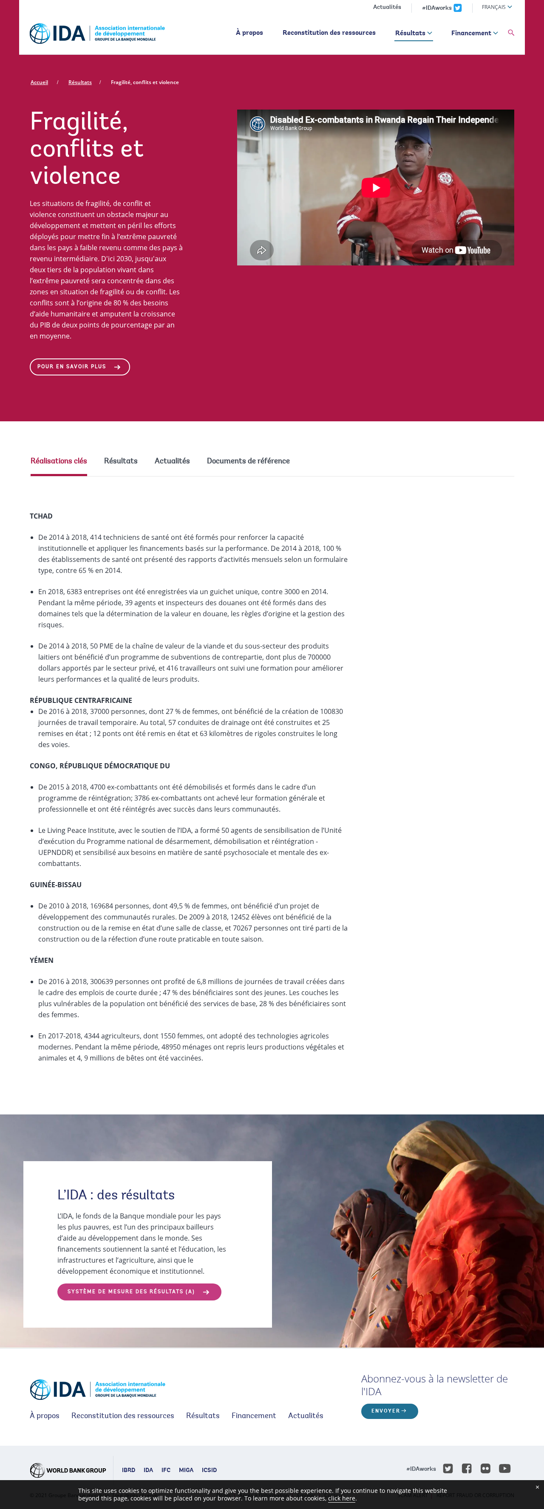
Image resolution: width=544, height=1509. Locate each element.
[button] (511, 33)
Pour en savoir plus (71, 366)
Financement (471, 33)
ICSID (209, 1471)
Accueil (39, 82)
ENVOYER (385, 1411)
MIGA (186, 1471)
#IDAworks (437, 8)
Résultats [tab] (121, 461)
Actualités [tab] (172, 461)
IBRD (128, 1471)
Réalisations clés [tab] (59, 461)
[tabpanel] (272, 778)
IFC (166, 1471)
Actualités (387, 8)
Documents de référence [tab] (248, 461)
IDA (148, 1471)
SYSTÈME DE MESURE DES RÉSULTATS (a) (131, 1292)
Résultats (410, 33)
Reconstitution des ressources (329, 33)
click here (341, 1498)
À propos (249, 33)
